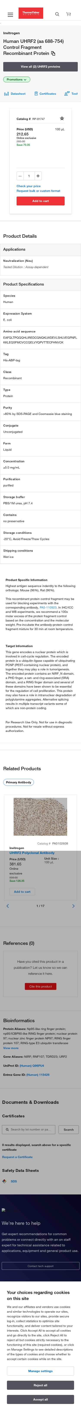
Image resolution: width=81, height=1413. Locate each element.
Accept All (40, 1399)
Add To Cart (40, 201)
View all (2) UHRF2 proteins (40, 66)
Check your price (29, 186)
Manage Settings (40, 1371)
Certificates (48, 94)
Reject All (40, 1385)
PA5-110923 (48, 607)
